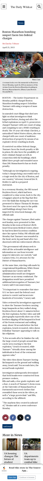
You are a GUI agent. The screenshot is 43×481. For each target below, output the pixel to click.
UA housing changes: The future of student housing (11, 459)
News (21, 22)
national (7, 426)
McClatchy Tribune (10, 43)
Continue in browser (27, 477)
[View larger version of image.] (21, 65)
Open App (12, 477)
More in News (12, 435)
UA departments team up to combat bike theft (31, 459)
